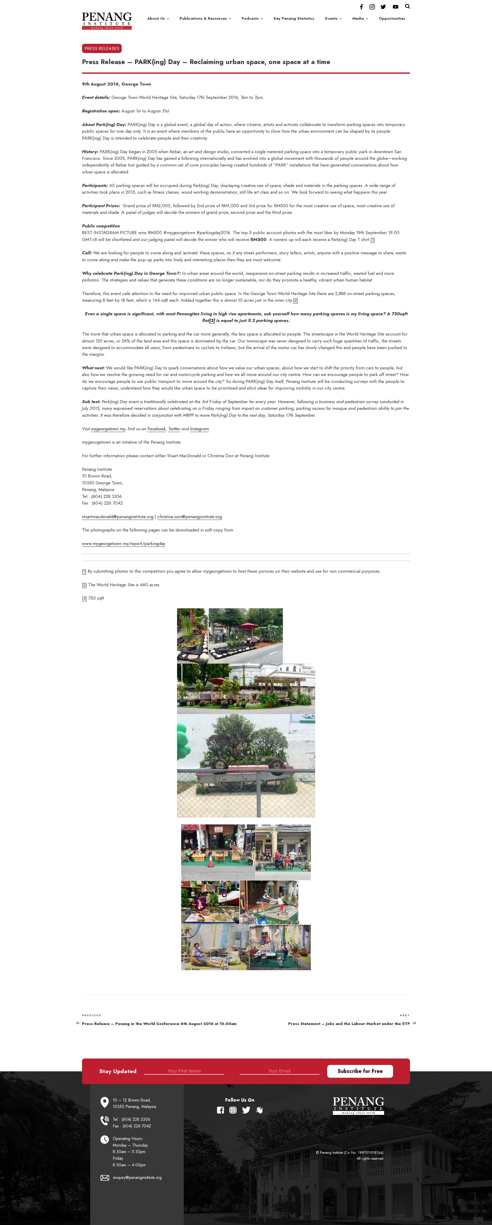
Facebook (156, 428)
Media (358, 18)
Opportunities (392, 18)
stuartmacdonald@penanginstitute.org (117, 516)
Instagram (199, 428)
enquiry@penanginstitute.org (137, 1177)
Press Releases (102, 48)
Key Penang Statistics (294, 18)
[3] (212, 320)
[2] (295, 300)
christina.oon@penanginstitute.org (189, 516)
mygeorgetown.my (108, 428)
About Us (156, 18)
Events (331, 18)
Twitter (174, 428)
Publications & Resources (203, 18)
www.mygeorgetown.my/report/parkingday (123, 543)
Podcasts (250, 18)
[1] (373, 239)
